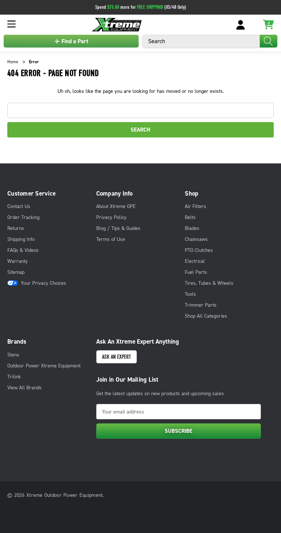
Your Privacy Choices (43, 283)
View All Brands (24, 387)
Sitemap (16, 272)
